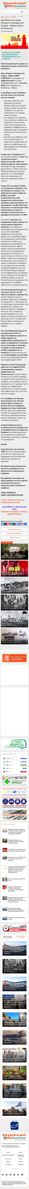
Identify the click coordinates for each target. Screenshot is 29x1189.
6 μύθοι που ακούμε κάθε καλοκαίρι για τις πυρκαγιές (13, 1040)
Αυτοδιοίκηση (21, 16)
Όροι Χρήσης (8, 1164)
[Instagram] (14, 1174)
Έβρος (7, 16)
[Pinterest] (18, 1174)
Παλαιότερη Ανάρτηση (14, 533)
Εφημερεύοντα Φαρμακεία (8, 1155)
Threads (24, 512)
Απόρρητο (20, 1161)
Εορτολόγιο (8, 1158)
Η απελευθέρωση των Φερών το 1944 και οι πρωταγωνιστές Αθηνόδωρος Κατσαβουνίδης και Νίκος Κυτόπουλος (14, 606)
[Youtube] (22, 1174)
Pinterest (18, 514)
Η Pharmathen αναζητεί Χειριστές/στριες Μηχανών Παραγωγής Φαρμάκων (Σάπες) (16, 910)
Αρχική (2, 16)
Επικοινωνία (21, 1164)
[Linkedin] (10, 1174)
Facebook (4, 512)
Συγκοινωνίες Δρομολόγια (20, 1155)
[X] (6, 1174)
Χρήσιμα (8, 1161)
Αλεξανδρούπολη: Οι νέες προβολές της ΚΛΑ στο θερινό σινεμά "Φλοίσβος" (13, 556)
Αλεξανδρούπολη (13, 16)
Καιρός (20, 1152)
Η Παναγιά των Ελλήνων (13, 1114)
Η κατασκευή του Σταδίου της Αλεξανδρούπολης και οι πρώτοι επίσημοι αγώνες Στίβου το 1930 (14, 623)
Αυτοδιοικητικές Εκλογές (5, 17)
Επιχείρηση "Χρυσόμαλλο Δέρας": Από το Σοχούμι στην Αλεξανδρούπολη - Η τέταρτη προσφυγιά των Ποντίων (14, 640)
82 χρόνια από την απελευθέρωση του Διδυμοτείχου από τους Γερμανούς (13, 590)
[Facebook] (2, 1174)
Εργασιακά (14, 17)
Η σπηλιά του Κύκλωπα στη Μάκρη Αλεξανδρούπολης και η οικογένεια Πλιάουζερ (14, 1022)
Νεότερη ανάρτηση (14, 529)
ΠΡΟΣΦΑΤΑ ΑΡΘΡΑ (9, 824)
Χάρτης (20, 1158)
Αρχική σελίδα (14, 537)
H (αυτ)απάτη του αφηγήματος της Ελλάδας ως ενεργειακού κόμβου (12, 573)
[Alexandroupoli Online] (14, 8)
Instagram (15, 512)
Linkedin (10, 514)
